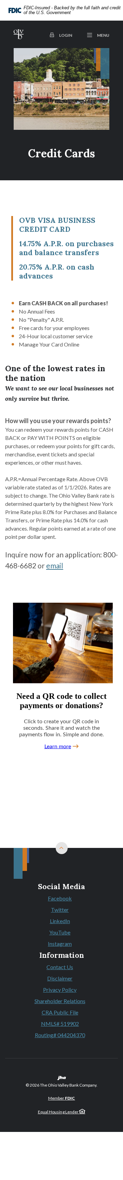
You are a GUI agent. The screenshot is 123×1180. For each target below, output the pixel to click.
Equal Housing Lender (59, 1111)
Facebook (61, 899)
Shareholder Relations (60, 1001)
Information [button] (61, 955)
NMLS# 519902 (60, 1023)
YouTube (61, 933)
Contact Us (59, 967)
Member (61, 1098)
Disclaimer (59, 978)
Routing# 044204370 (60, 1035)
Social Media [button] (61, 886)
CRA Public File (60, 1012)
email (54, 565)
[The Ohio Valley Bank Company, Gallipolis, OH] (19, 34)
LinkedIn (61, 921)
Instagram (61, 944)
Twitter (61, 910)
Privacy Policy (60, 989)
